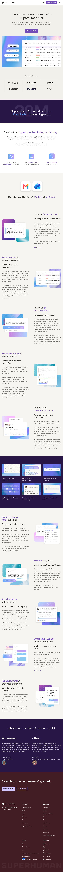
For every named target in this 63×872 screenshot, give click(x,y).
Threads (47, 856)
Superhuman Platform (49, 835)
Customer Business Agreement (30, 853)
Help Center (46, 823)
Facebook (48, 859)
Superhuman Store (27, 826)
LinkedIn (47, 844)
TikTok (47, 850)
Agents (24, 810)
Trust (23, 850)
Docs (23, 820)
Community (46, 832)
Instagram (48, 853)
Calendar (24, 817)
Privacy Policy (26, 847)
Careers (45, 817)
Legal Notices (26, 856)
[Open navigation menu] (59, 2)
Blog (44, 820)
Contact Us (46, 807)
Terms (23, 844)
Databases (25, 823)
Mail (23, 813)
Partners (45, 829)
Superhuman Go (26, 807)
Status (45, 826)
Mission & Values (47, 813)
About (44, 810)
